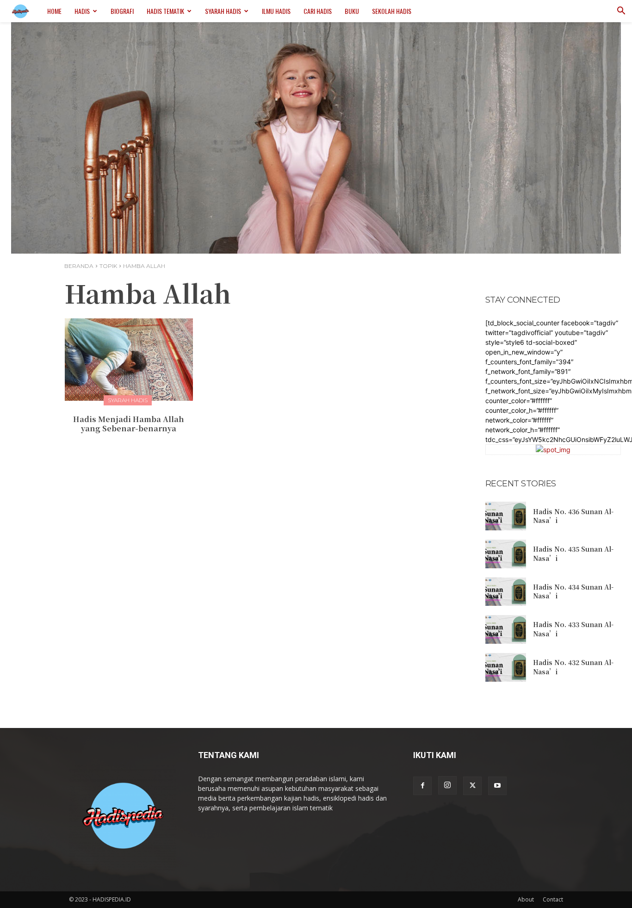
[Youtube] (497, 786)
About (526, 899)
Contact (553, 899)
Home (54, 11)
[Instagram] (447, 785)
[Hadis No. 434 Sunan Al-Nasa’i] (505, 592)
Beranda (78, 265)
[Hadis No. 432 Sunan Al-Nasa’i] (505, 667)
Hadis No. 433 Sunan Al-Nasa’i (573, 629)
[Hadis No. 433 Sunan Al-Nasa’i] (505, 629)
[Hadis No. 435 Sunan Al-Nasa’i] (505, 554)
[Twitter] (472, 786)
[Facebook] (422, 786)
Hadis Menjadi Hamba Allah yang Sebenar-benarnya (128, 424)
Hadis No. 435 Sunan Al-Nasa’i (573, 553)
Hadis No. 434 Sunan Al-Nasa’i (573, 591)
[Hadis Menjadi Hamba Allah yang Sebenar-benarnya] (129, 359)
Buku (352, 11)
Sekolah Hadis (391, 11)
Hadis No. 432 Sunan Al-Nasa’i (573, 667)
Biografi (122, 11)
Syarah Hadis (223, 11)
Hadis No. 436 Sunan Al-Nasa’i (573, 516)
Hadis (82, 11)
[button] (621, 11)
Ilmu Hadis (276, 11)
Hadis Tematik (165, 11)
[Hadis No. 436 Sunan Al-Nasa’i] (505, 516)
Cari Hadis (318, 11)
